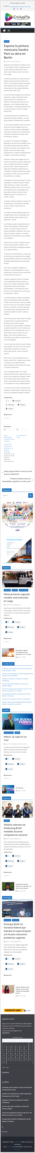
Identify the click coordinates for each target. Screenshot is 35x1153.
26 (17, 1059)
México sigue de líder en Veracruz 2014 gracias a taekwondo (18, 472)
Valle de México (24, 590)
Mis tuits (4, 1132)
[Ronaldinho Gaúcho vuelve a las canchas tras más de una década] (8, 887)
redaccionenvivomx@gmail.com (12, 1031)
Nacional (15, 590)
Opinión (17, 732)
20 (21, 1055)
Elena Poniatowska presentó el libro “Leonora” (9, 438)
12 (17, 1051)
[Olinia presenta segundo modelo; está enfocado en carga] (17, 579)
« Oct (3, 1067)
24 (8, 1059)
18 (13, 1055)
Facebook (5, 1072)
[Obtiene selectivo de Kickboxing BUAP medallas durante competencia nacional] (17, 809)
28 (26, 1059)
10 (8, 1051)
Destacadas (7, 590)
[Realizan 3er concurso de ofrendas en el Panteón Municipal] (10, 453)
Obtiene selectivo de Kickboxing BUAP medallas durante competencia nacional (15, 829)
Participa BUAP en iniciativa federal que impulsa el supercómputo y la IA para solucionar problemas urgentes (17, 931)
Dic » (7, 1067)
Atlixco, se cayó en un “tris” (15, 738)
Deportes (6, 820)
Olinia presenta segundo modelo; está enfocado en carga (17, 597)
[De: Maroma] (8, 789)
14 (26, 1051)
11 (13, 1051)
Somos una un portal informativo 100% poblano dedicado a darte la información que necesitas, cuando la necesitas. (17, 1026)
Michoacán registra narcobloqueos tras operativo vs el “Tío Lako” (23, 652)
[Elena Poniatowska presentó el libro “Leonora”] (9, 431)
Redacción (18, 605)
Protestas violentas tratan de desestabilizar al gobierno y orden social (16, 480)
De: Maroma (19, 788)
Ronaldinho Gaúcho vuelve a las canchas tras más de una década (23, 886)
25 (13, 1059)
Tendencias (15, 920)
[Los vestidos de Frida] (22, 431)
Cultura (7, 41)
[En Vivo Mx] (4, 30)
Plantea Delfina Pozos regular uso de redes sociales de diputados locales (22, 990)
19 (17, 1055)
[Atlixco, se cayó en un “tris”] (17, 721)
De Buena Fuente (8, 732)
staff (19, 61)
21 (26, 1055)
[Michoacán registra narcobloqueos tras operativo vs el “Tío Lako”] (8, 653)
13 (21, 1051)
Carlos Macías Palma (21, 744)
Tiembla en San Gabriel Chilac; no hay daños (16, 699)
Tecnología (7, 920)
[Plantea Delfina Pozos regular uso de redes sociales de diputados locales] (8, 991)
